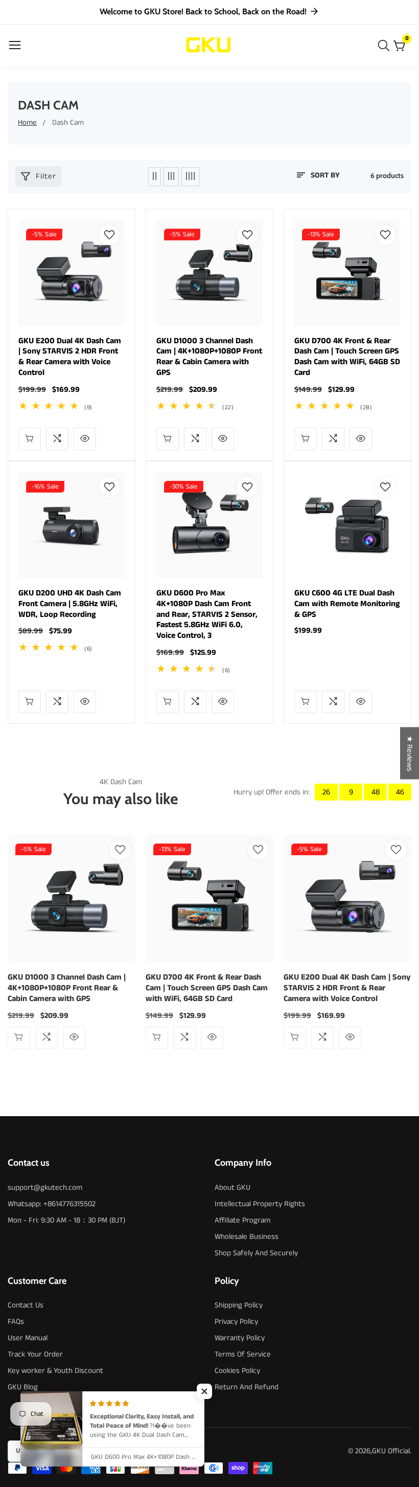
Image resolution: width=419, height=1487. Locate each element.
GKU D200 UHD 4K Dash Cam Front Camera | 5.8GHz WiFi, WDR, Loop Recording (69, 604)
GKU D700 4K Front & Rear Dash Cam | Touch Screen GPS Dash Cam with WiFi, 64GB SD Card (347, 357)
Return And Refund (246, 1387)
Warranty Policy (240, 1338)
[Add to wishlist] (109, 235)
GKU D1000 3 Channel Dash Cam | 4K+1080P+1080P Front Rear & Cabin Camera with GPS (209, 357)
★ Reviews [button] (409, 753)
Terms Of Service (243, 1354)
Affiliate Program (242, 1220)
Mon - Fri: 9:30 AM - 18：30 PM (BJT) (66, 1220)
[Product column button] (154, 176)
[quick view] (29, 439)
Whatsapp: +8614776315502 (52, 1204)
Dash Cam (68, 122)
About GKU (232, 1187)
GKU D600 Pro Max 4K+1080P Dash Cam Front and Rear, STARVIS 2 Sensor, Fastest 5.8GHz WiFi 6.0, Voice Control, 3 (207, 614)
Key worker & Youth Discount (55, 1370)
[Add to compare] (57, 439)
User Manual (28, 1338)
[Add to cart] (167, 439)
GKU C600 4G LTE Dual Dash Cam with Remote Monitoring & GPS (347, 604)
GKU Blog (23, 1387)
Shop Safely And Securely (256, 1253)
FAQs (16, 1321)
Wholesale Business (246, 1236)
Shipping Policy (239, 1305)
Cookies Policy (237, 1370)
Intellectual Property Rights (260, 1204)
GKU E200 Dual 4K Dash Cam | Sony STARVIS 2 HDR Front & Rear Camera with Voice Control (69, 357)
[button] (204, 1391)
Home (27, 122)
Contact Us (25, 1305)
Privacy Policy (236, 1321)
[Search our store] (385, 45)
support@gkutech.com (45, 1187)
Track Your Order (35, 1354)
